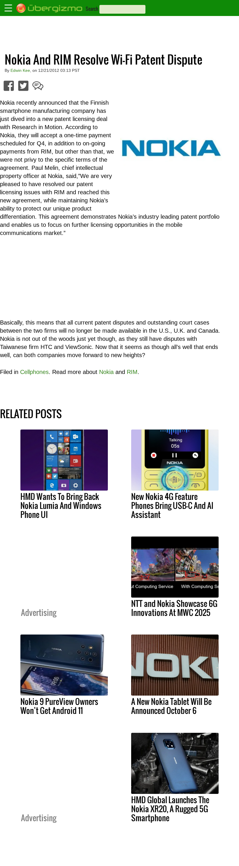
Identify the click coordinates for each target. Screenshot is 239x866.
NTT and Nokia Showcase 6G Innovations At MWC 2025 (174, 608)
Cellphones (34, 372)
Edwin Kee (20, 70)
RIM (132, 372)
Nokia (106, 372)
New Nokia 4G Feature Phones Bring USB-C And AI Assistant (172, 505)
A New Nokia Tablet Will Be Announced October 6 (171, 706)
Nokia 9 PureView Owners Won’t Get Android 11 (59, 706)
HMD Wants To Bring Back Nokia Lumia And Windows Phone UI (60, 505)
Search (92, 8)
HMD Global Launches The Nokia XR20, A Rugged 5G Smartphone (170, 809)
